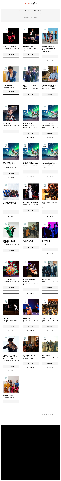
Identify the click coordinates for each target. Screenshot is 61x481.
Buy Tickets (34, 442)
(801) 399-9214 (13, 455)
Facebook (10, 460)
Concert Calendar (37, 433)
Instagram (11, 463)
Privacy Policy (36, 445)
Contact (34, 439)
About (33, 430)
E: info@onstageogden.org (15, 457)
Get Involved (35, 436)
